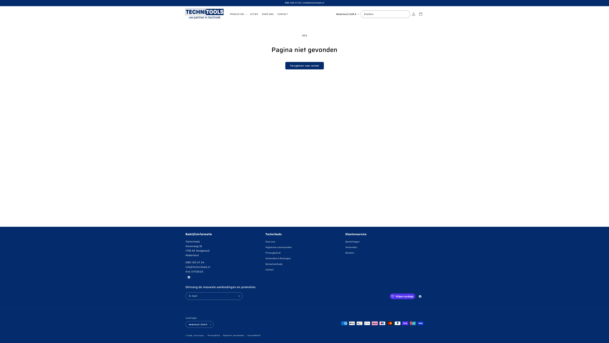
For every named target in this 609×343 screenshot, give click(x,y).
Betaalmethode (274, 264)
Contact (269, 269)
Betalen (349, 253)
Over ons (270, 241)
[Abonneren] (239, 296)
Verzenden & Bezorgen (278, 258)
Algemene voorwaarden (278, 247)
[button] (238, 14)
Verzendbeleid (253, 335)
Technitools (199, 335)
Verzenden (351, 247)
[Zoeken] (406, 14)
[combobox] (385, 14)
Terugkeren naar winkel (304, 66)
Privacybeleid (273, 253)
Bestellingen (352, 241)
